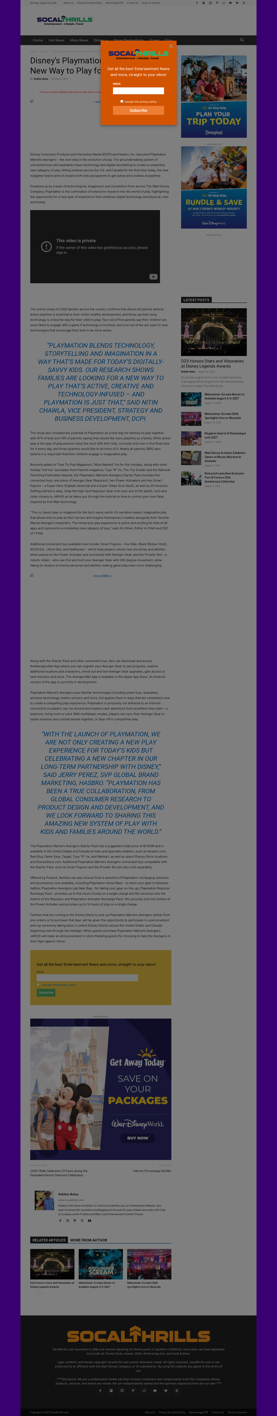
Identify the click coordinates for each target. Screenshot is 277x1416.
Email (117, 84)
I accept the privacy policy (140, 101)
